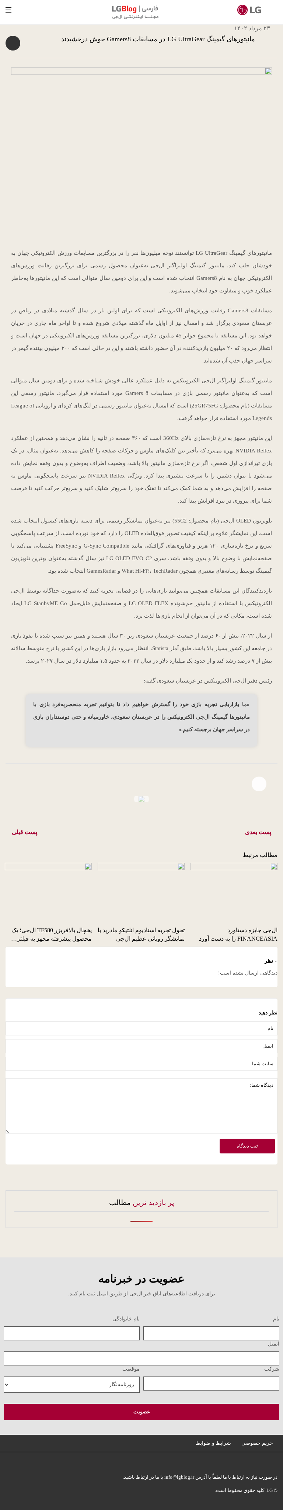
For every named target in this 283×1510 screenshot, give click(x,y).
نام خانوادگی (126, 1319)
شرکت (271, 1369)
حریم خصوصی (257, 1443)
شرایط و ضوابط (213, 1443)
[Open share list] (13, 43)
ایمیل (273, 1344)
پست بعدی (258, 832)
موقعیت (131, 1369)
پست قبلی (24, 832)
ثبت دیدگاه (247, 1146)
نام (276, 1319)
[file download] (141, 799)
